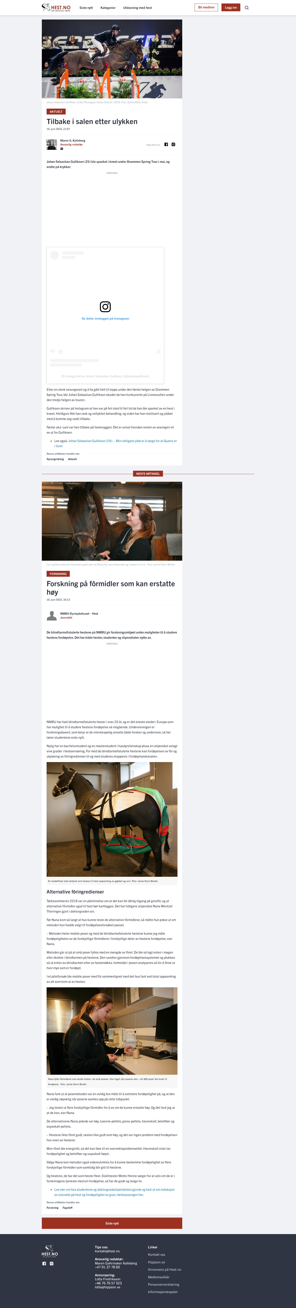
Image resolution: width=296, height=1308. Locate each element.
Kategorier (108, 7)
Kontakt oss (156, 1254)
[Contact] (61, 149)
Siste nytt (86, 7)
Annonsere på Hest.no (164, 1269)
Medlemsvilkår (158, 1277)
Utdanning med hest (137, 7)
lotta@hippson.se (107, 1287)
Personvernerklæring (163, 1284)
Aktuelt (56, 111)
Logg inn (231, 7)
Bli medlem (206, 7)
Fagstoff (67, 1207)
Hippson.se (156, 1262)
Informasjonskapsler (163, 1291)
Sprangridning (55, 459)
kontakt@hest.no (107, 1251)
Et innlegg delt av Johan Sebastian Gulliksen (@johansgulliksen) (105, 376)
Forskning (58, 574)
